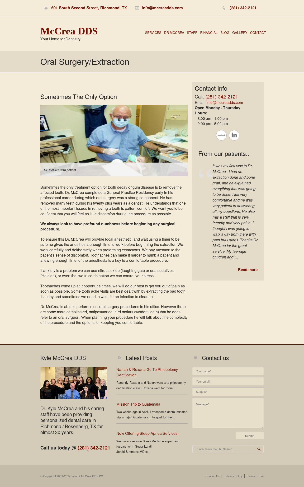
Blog (224, 32)
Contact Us (212, 476)
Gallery (239, 32)
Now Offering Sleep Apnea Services (146, 433)
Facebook (221, 135)
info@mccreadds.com (224, 102)
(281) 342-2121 (221, 96)
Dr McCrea (174, 32)
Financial (209, 32)
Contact (258, 32)
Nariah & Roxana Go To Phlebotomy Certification (147, 372)
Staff (192, 32)
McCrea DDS (69, 31)
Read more (248, 269)
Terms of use (255, 476)
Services (153, 32)
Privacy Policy (233, 476)
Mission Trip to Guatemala (138, 404)
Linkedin (234, 135)
